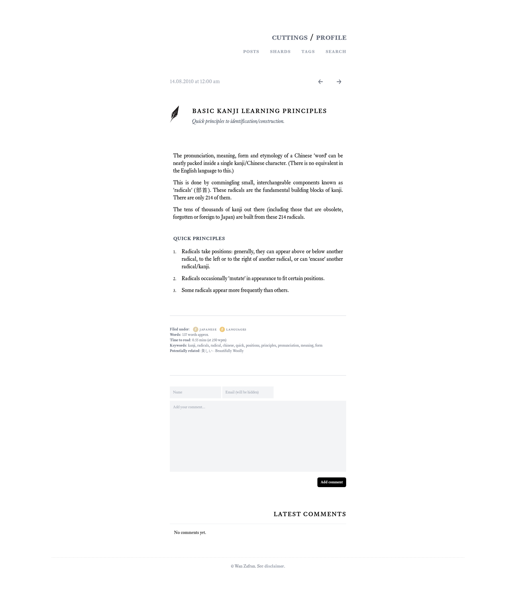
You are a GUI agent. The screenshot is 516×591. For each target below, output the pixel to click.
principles (268, 345)
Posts (251, 51)
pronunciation (288, 345)
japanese (207, 329)
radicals (203, 345)
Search (335, 51)
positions (252, 345)
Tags (308, 51)
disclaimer (274, 566)
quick (240, 345)
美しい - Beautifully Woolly (222, 351)
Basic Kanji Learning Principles (259, 110)
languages (236, 329)
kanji (191, 345)
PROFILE (331, 37)
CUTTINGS (290, 37)
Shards (280, 51)
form (318, 345)
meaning (307, 345)
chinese (228, 345)
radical (216, 345)
